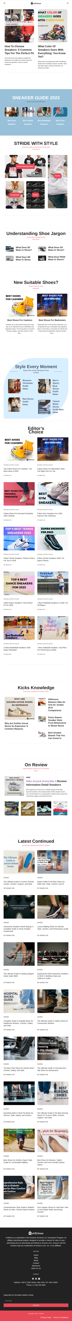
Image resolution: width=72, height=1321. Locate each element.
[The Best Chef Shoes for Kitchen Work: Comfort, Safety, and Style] (19, 1048)
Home (36, 1255)
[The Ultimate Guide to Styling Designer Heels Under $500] (19, 954)
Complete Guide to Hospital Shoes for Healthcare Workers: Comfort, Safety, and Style (18, 1023)
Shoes (6, 878)
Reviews (6, 465)
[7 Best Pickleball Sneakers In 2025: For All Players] (52, 583)
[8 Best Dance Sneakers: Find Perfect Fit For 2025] (19, 583)
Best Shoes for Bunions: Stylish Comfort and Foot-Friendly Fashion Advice (51, 1162)
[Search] (67, 3)
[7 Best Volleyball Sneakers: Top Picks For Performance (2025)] (52, 628)
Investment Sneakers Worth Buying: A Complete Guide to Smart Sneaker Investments (18, 929)
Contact (36, 1263)
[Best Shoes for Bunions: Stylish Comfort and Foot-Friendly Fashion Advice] (52, 1140)
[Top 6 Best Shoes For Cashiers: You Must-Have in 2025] (19, 449)
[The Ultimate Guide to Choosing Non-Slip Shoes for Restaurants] (52, 1048)
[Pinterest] (36, 1279)
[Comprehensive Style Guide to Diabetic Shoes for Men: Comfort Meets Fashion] (19, 1187)
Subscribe (36, 1305)
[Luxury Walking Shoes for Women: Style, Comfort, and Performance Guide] (52, 907)
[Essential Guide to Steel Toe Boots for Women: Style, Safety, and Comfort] (19, 1093)
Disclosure (36, 1266)
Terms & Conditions (60, 1317)
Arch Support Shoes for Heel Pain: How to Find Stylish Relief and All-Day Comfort (52, 1209)
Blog (36, 1258)
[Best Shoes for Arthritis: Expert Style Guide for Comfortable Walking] (19, 1140)
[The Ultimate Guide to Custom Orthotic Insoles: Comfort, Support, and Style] (19, 862)
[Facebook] (33, 1279)
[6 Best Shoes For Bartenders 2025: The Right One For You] (52, 449)
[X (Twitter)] (39, 1279)
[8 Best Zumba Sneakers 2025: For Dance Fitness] (52, 538)
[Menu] (4, 3)
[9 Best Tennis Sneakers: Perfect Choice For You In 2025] (19, 538)
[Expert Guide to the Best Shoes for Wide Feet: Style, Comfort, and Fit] (52, 862)
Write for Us (36, 1268)
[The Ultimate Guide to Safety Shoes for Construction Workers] (52, 1001)
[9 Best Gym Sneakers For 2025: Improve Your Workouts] (52, 494)
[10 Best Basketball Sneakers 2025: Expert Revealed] (19, 628)
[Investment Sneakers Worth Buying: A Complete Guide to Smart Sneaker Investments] (19, 907)
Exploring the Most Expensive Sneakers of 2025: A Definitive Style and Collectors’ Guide (52, 976)
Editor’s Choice (14, 465)
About (36, 1260)
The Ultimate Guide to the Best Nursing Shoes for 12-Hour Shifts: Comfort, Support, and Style (52, 1115)
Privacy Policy (46, 1317)
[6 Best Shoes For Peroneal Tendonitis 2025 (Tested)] (19, 494)
